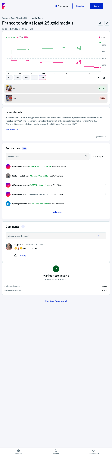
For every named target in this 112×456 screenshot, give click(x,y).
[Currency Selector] (62, 6)
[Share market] (100, 23)
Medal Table (37, 18)
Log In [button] (96, 6)
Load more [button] (56, 212)
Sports (5, 18)
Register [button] (80, 6)
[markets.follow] (107, 23)
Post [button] (100, 236)
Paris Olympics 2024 (19, 18)
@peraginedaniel (19, 203)
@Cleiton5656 (18, 176)
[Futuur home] (3, 6)
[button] (9, 77)
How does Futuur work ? (56, 301)
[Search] (86, 156)
